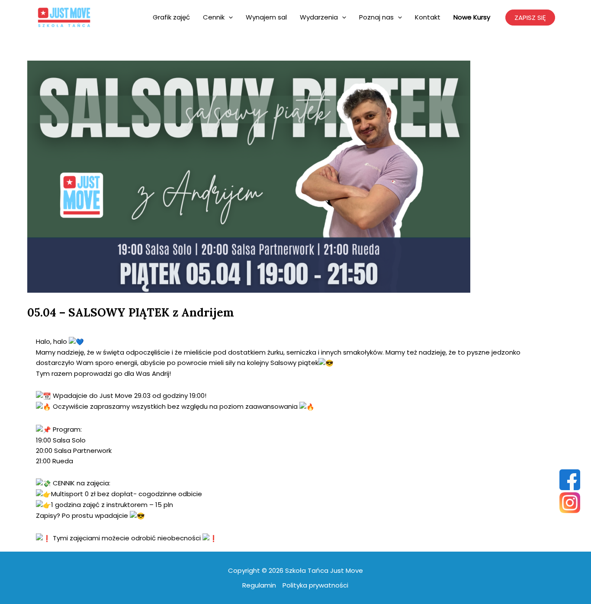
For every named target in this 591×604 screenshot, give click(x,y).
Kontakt (427, 17)
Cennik (214, 17)
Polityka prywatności (315, 585)
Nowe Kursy (471, 17)
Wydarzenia (319, 17)
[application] (229, 17)
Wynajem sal (266, 17)
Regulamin (259, 585)
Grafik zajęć (171, 17)
